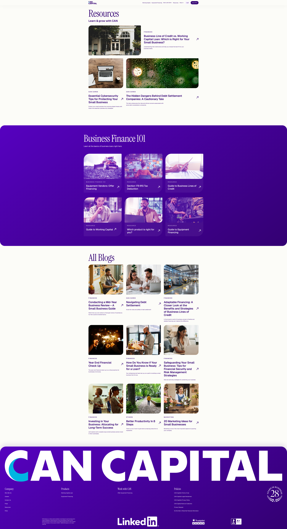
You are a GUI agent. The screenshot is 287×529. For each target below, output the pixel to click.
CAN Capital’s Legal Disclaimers (183, 496)
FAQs (6, 511)
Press (6, 503)
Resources (175, 2)
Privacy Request (178, 507)
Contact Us (8, 500)
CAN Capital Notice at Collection (183, 503)
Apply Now (194, 2)
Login (187, 2)
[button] (167, 2)
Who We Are (8, 493)
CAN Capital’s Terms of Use (181, 493)
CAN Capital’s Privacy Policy (182, 500)
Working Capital (146, 2)
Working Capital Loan (67, 493)
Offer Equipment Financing (125, 493)
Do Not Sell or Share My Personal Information (186, 511)
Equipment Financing (157, 2)
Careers (7, 496)
